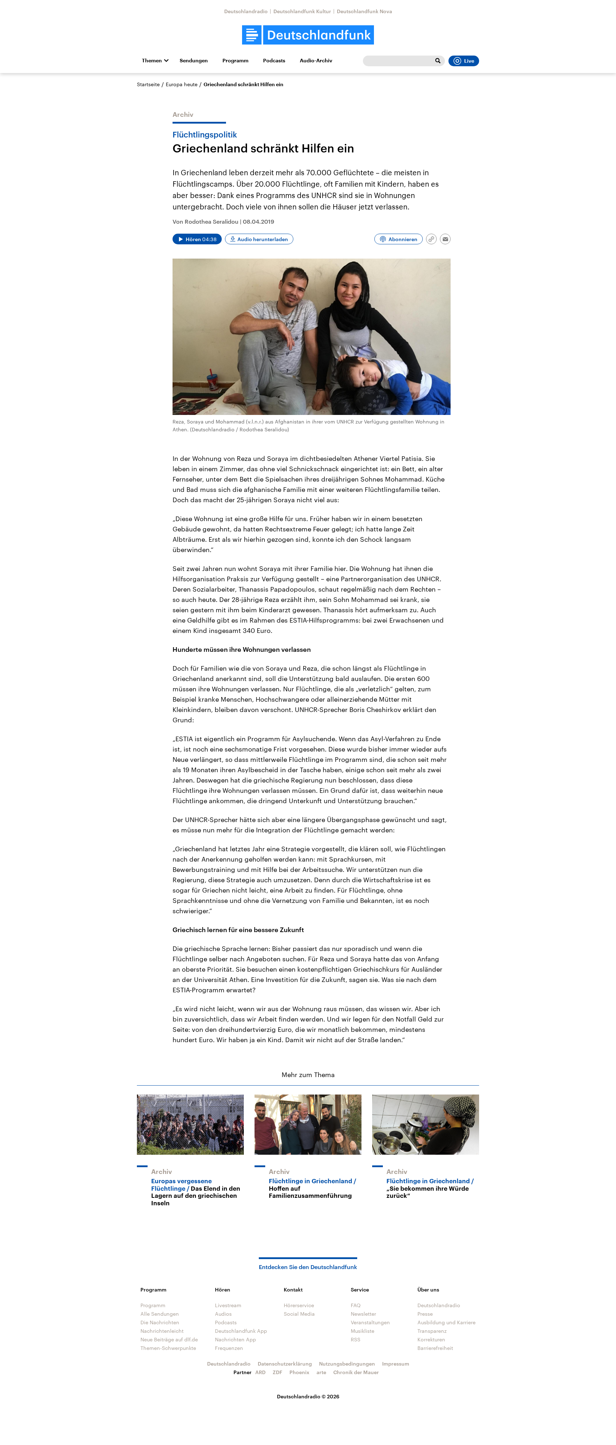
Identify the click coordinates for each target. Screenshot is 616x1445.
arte (321, 1372)
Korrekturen (431, 1339)
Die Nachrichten (159, 1322)
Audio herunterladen (262, 239)
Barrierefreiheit (435, 1348)
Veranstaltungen (370, 1322)
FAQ (356, 1305)
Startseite (148, 84)
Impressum (395, 1364)
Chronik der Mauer (356, 1372)
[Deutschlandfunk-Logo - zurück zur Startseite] (308, 35)
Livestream (228, 1305)
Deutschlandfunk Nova (364, 11)
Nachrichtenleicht (162, 1331)
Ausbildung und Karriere (446, 1322)
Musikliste (362, 1331)
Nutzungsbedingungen (347, 1364)
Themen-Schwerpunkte (168, 1348)
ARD (260, 1372)
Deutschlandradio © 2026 (308, 1396)
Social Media (299, 1314)
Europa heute (181, 84)
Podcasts (274, 60)
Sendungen (194, 60)
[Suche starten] (437, 61)
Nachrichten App (235, 1339)
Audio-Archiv (316, 60)
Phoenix (299, 1372)
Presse (425, 1314)
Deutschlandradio (246, 11)
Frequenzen (229, 1348)
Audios (223, 1314)
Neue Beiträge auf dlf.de (169, 1339)
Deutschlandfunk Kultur (302, 11)
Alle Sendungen (159, 1314)
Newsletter (363, 1314)
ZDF (277, 1372)
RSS (355, 1339)
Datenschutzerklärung (285, 1364)
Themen (152, 60)
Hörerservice (299, 1305)
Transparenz (432, 1331)
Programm (235, 60)
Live (469, 60)
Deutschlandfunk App (241, 1331)
